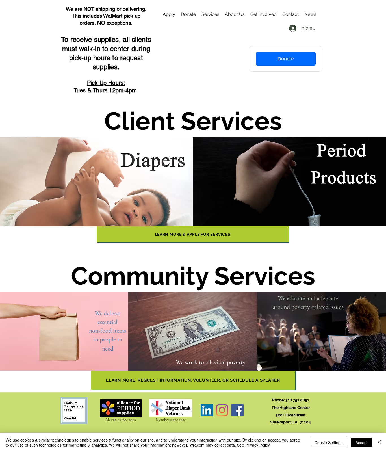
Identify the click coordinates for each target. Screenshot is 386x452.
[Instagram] (222, 410)
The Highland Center (291, 407)
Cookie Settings (328, 442)
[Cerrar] (379, 442)
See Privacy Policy (253, 445)
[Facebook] (237, 410)
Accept (361, 442)
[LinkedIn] (207, 410)
